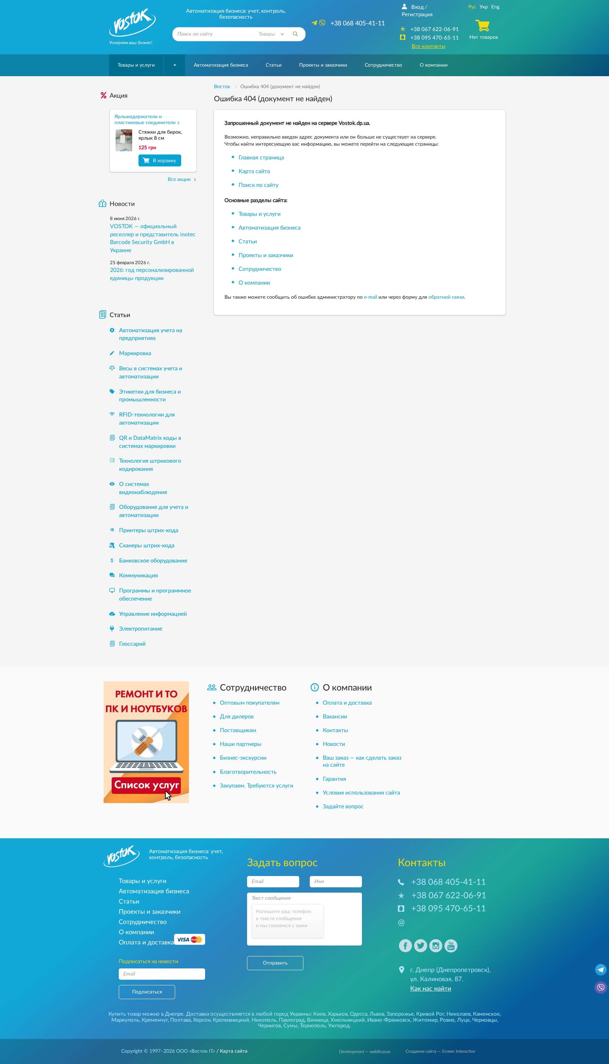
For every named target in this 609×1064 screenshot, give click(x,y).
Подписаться (147, 992)
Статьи (274, 65)
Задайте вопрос (343, 806)
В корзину (164, 160)
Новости (122, 204)
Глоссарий (132, 644)
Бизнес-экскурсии (243, 758)
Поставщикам (238, 730)
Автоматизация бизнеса (221, 65)
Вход (417, 7)
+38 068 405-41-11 (448, 882)
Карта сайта (254, 171)
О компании (254, 283)
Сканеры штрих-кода (146, 545)
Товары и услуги (136, 65)
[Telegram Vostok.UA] (601, 969)
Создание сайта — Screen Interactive (440, 1051)
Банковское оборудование (153, 561)
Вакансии (335, 716)
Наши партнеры (241, 744)
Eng (495, 7)
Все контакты (428, 46)
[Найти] (295, 34)
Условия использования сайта (361, 793)
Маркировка (135, 353)
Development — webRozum (364, 1052)
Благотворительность (248, 772)
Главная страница (261, 157)
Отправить (275, 963)
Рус (472, 7)
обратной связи (446, 297)
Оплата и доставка (347, 703)
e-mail (370, 297)
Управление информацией (153, 614)
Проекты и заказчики (323, 65)
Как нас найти (430, 989)
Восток (222, 86)
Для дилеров (237, 716)
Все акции (180, 179)
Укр (484, 7)
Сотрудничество (383, 65)
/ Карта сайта (231, 1051)
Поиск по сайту (258, 185)
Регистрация (417, 14)
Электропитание (140, 629)
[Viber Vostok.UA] (601, 987)
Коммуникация (138, 575)
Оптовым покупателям (249, 703)
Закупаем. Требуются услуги (256, 786)
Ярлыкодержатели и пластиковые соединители (145, 119)
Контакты (335, 730)
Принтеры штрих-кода (148, 530)
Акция (119, 96)
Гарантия (334, 779)
